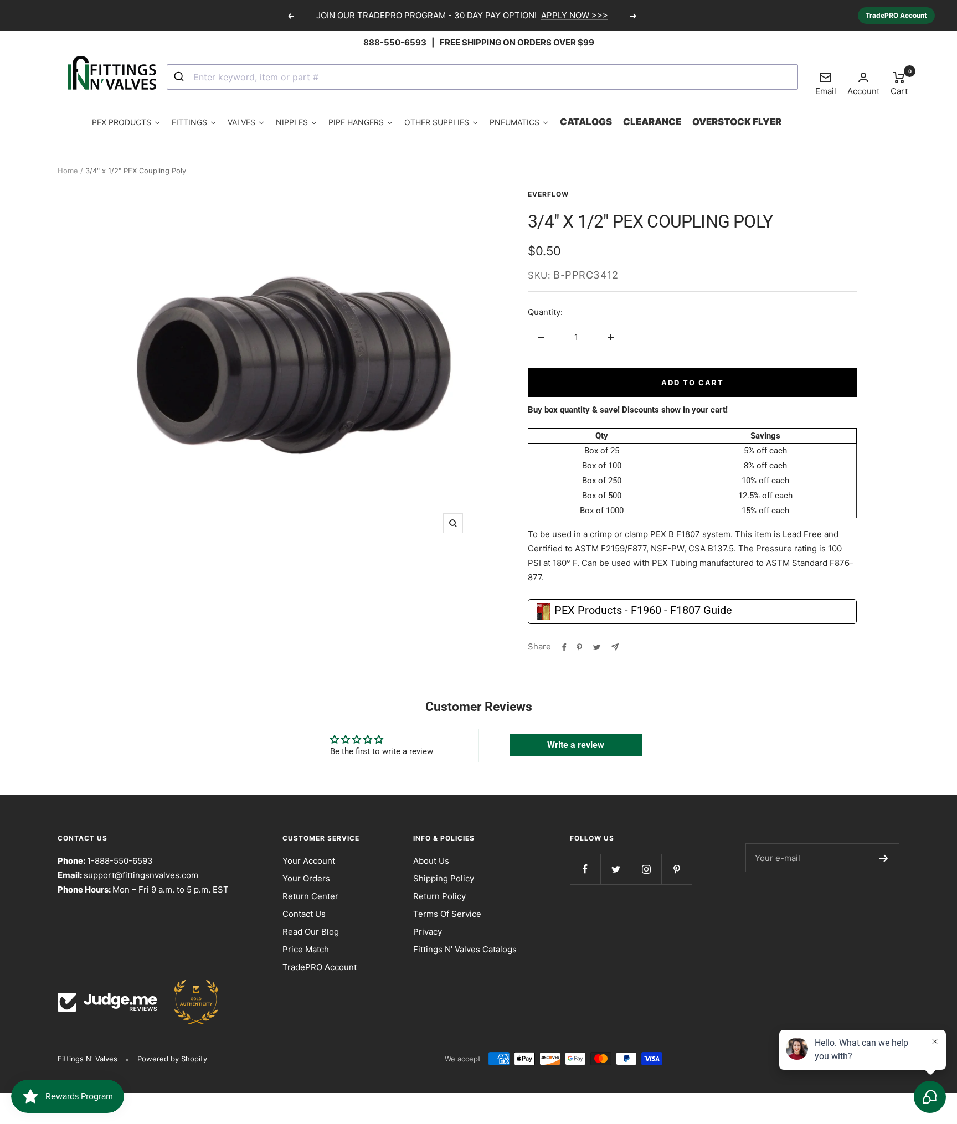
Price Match (305, 949)
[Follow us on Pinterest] (676, 869)
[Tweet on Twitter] (596, 647)
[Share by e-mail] (615, 647)
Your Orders (306, 878)
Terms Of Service (447, 914)
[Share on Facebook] (564, 647)
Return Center (310, 896)
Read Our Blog (310, 931)
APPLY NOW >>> (574, 15)
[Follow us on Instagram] (646, 869)
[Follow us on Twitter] (615, 869)
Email (825, 83)
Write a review (575, 745)
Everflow (548, 194)
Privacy (427, 931)
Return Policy (439, 896)
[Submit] (180, 77)
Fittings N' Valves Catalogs (465, 949)
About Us (431, 860)
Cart (899, 83)
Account (863, 91)
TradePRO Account (896, 15)
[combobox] (482, 77)
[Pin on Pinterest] (579, 647)
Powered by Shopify (172, 1058)
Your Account (308, 860)
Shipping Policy (443, 878)
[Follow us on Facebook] (585, 869)
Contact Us (304, 914)
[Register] (883, 857)
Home (68, 170)
